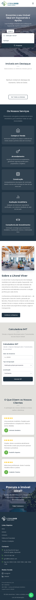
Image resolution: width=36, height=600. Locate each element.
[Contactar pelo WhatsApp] (31, 595)
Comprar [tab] (10, 31)
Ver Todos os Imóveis (18, 97)
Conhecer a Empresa (11, 315)
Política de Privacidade (8, 538)
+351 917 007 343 (9, 555)
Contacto (4, 535)
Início (3, 529)
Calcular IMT (18, 379)
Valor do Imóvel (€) (9, 354)
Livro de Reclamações (18, 597)
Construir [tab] (25, 31)
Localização (6, 370)
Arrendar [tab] (18, 31)
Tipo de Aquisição (8, 362)
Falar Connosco (18, 506)
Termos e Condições (8, 541)
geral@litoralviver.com (10, 559)
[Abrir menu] (33, 3)
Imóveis (4, 532)
